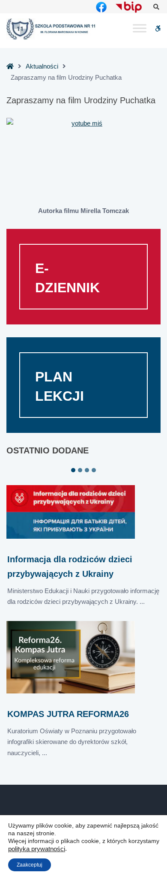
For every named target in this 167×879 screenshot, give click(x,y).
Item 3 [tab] (87, 470)
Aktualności (42, 66)
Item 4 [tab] (94, 470)
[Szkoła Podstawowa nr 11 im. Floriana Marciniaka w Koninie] (51, 28)
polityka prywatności (36, 849)
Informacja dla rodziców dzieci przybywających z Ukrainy (69, 566)
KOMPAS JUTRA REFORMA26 (68, 714)
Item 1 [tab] (73, 470)
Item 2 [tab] (80, 470)
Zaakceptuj (29, 865)
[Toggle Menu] (139, 28)
